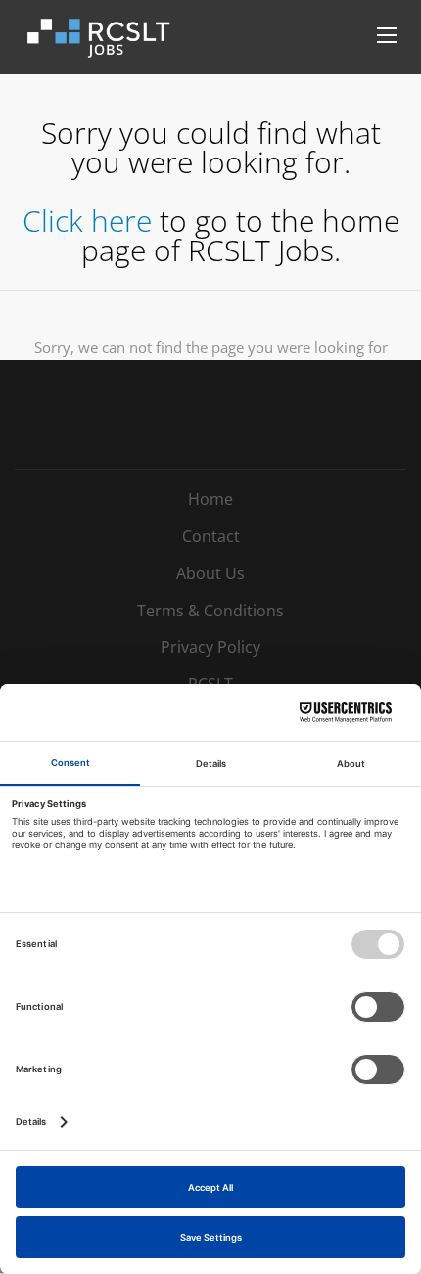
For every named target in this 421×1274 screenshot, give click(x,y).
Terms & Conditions (210, 610)
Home (210, 499)
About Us (210, 573)
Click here (87, 221)
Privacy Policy (210, 647)
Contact (211, 536)
